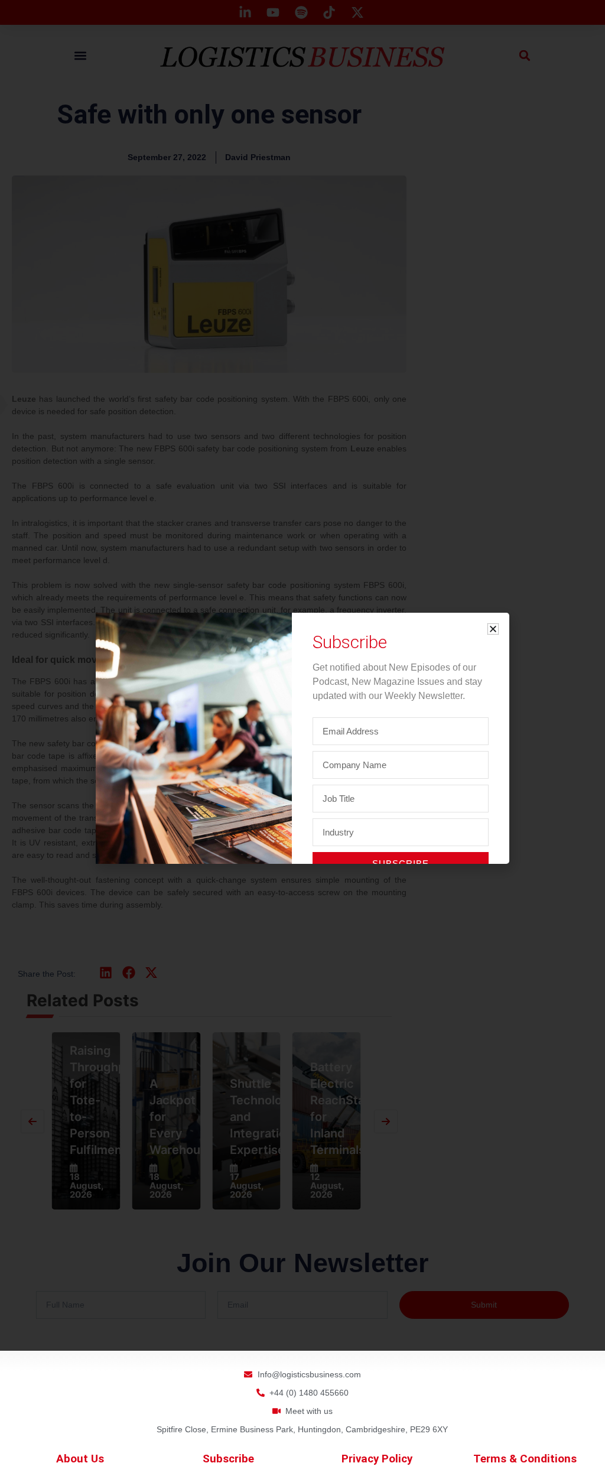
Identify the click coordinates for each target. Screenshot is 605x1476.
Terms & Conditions (525, 1458)
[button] (493, 629)
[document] (302, 738)
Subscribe (228, 1458)
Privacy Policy (376, 1458)
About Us (80, 1458)
